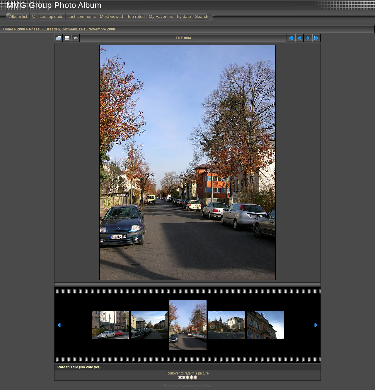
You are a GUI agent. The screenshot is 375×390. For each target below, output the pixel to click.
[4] (191, 377)
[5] (195, 377)
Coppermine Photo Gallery (195, 385)
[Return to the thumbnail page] (58, 38)
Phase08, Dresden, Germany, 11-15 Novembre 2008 (72, 29)
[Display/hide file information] (67, 38)
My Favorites (161, 16)
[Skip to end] (316, 38)
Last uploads (51, 16)
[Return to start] (291, 38)
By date (184, 16)
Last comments (81, 16)
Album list (18, 16)
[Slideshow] (75, 38)
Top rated (136, 16)
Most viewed (111, 16)
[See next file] (308, 38)
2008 (21, 29)
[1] (180, 377)
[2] (184, 377)
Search (201, 16)
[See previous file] (299, 38)
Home (8, 29)
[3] (188, 377)
